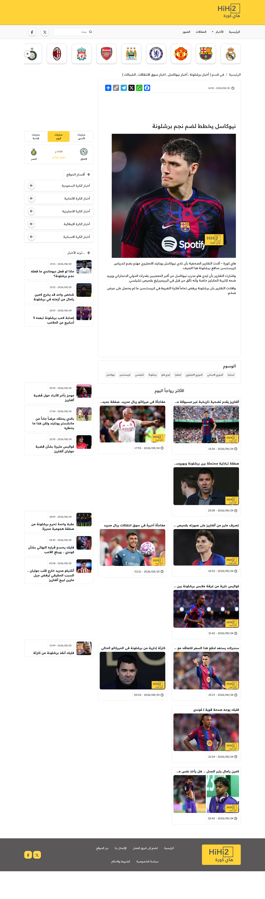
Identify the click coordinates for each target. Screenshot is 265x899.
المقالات (201, 32)
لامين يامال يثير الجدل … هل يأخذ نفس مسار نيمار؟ (206, 771)
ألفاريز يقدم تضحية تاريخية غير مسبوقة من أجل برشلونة (206, 402)
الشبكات (130, 74)
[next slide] (27, 54)
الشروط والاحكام (120, 861)
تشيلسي (139, 374)
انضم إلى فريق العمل (145, 848)
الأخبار (219, 32)
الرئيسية (234, 32)
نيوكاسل (110, 374)
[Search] (90, 31)
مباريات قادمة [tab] (36, 136)
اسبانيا (231, 374)
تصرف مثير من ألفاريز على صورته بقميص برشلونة (206, 525)
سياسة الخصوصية (147, 861)
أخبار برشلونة (199, 74)
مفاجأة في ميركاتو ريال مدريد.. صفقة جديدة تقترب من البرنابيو (132, 402)
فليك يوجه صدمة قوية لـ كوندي (216, 710)
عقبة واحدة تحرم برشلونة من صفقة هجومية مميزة (52, 526)
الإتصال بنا (120, 848)
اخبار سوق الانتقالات (152, 74)
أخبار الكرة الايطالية (77, 224)
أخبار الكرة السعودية (76, 185)
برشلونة (153, 374)
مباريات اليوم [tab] (59, 136)
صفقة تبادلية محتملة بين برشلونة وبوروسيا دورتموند (206, 463)
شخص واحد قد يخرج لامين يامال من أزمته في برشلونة (54, 297)
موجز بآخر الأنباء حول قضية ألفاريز (54, 397)
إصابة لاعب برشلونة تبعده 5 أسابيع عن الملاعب (53, 320)
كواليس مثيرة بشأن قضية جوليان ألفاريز (55, 449)
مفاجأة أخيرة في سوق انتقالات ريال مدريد (134, 525)
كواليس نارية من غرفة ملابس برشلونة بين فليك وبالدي (206, 586)
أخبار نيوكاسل (177, 74)
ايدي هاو (165, 374)
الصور (186, 32)
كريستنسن (125, 374)
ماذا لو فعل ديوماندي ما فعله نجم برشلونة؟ (52, 273)
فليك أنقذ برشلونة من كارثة (53, 653)
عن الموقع (102, 848)
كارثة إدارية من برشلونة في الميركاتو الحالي (133, 648)
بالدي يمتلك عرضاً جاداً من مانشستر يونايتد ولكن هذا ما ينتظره (53, 423)
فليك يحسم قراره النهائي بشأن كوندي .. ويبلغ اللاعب (51, 549)
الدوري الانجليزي (194, 374)
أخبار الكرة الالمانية (77, 198)
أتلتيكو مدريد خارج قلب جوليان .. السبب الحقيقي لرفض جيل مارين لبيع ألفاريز (50, 575)
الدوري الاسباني (215, 374)
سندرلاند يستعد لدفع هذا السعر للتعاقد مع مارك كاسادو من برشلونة (206, 648)
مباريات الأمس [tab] (81, 136)
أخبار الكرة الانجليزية (76, 211)
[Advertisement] (94, 12)
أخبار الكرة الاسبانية (76, 237)
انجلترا (178, 374)
